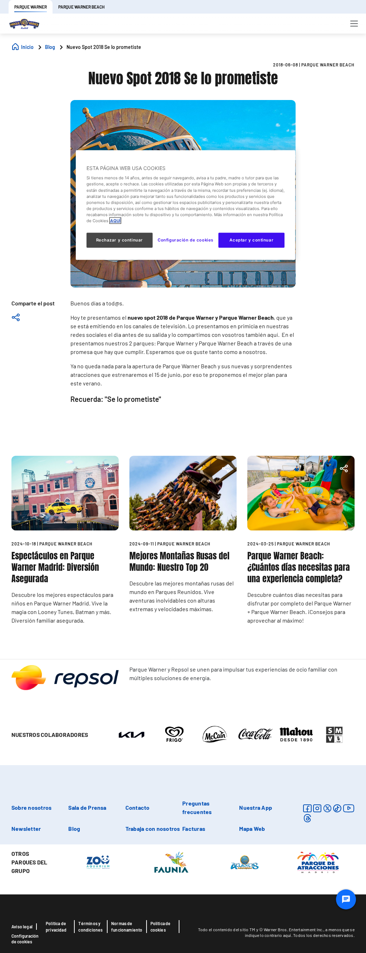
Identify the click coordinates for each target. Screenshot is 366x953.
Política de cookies (160, 926)
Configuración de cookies (25, 938)
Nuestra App (255, 807)
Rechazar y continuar (119, 239)
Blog (74, 828)
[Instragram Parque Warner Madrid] (317, 808)
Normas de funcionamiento (127, 926)
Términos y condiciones (90, 926)
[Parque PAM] (318, 861)
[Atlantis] (244, 861)
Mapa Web (252, 828)
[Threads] (307, 818)
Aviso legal (22, 926)
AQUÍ (115, 220)
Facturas (193, 828)
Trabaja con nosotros (152, 828)
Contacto (137, 807)
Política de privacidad (56, 926)
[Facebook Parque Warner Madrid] (307, 808)
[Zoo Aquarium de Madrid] (98, 861)
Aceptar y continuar (251, 239)
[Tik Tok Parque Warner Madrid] (337, 808)
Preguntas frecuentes (197, 807)
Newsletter (26, 828)
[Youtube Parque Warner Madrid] (349, 808)
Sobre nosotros (31, 807)
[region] (185, 205)
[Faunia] (171, 861)
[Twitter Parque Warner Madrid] (327, 808)
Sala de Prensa (87, 807)
